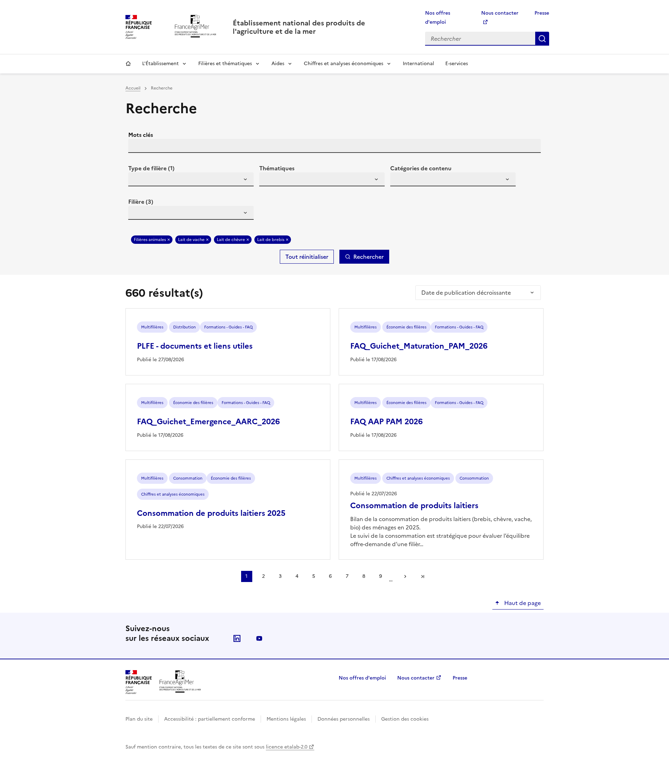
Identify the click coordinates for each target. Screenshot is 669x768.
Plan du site (139, 719)
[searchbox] (138, 180)
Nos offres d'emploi (362, 678)
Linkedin (237, 638)
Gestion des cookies (405, 719)
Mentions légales (286, 719)
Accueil (128, 63)
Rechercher (542, 39)
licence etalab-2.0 (286, 747)
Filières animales (150, 239)
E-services (456, 63)
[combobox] (191, 179)
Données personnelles (343, 719)
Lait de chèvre (231, 239)
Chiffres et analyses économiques (343, 63)
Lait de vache (191, 239)
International (418, 63)
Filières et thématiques (225, 63)
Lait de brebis (270, 239)
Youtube (259, 638)
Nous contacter (416, 678)
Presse (542, 13)
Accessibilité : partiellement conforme (209, 719)
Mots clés (140, 135)
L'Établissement (160, 63)
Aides (277, 63)
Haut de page (522, 603)
